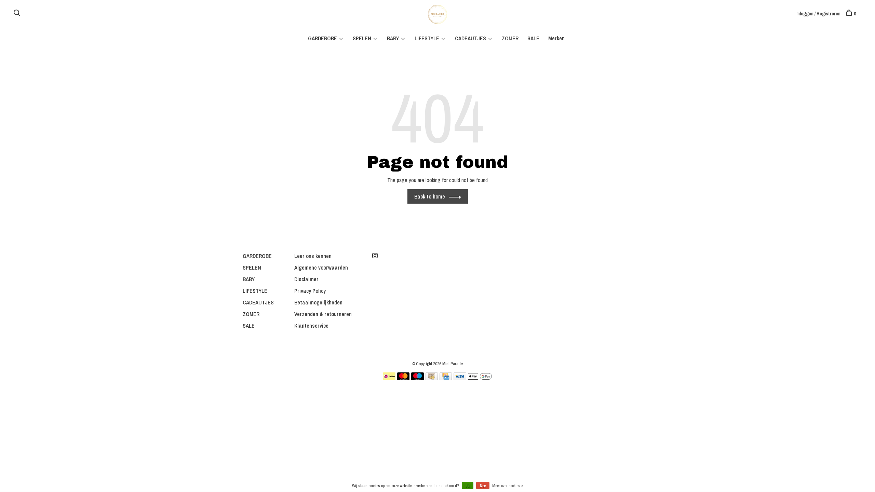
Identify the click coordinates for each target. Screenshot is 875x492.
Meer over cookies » (507, 486)
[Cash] (432, 378)
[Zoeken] (18, 14)
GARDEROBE (322, 38)
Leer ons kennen (313, 256)
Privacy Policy (310, 291)
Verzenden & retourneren (323, 314)
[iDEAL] (389, 378)
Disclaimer (306, 279)
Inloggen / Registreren (818, 14)
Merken (556, 38)
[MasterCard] (403, 378)
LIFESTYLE (427, 38)
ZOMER (510, 38)
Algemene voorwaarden (321, 267)
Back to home (429, 196)
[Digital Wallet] (480, 378)
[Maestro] (417, 378)
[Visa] (460, 378)
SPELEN (362, 38)
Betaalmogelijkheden (318, 302)
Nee (483, 486)
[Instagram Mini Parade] (375, 256)
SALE (533, 38)
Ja (468, 486)
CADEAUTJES (471, 38)
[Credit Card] (446, 378)
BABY (393, 38)
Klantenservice (311, 325)
